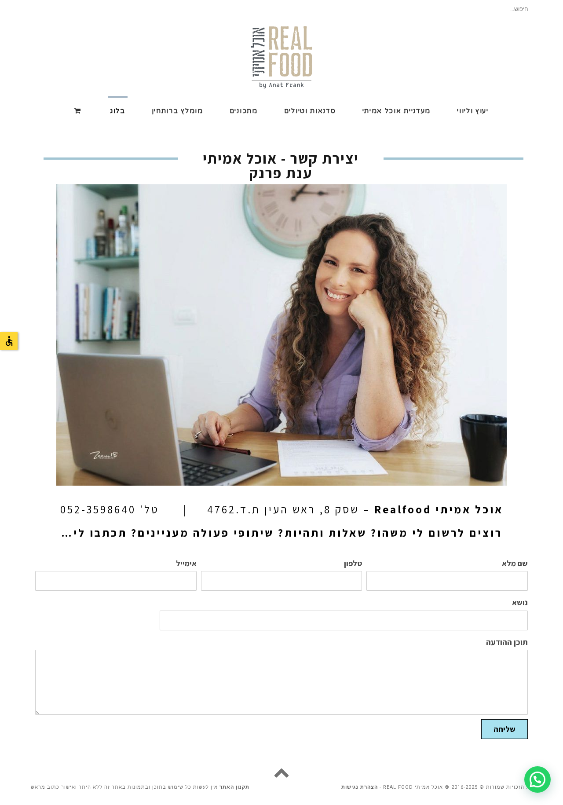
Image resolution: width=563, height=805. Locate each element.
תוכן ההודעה (507, 642)
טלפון (353, 563)
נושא (520, 603)
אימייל (186, 563)
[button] (537, 779)
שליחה (504, 729)
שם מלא (515, 563)
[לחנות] (79, 110)
